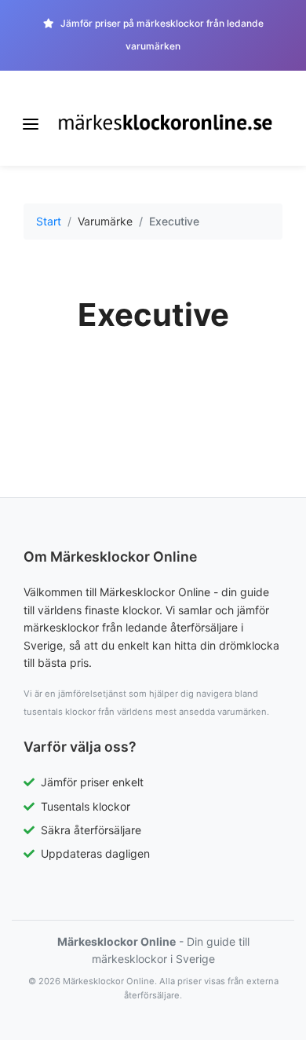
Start (48, 221)
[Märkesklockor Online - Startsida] (165, 122)
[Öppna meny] (30, 124)
